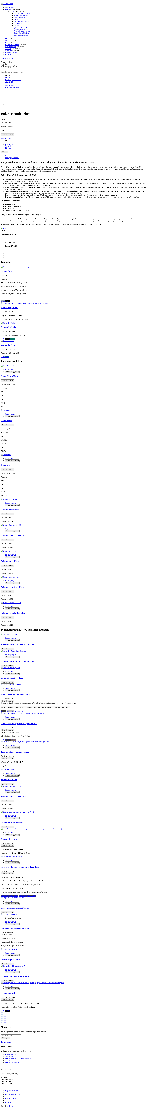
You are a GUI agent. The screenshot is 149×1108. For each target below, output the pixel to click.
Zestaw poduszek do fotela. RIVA (16, 695)
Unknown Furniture (12, 45)
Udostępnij (9, 144)
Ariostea (8, 49)
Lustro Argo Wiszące (10, 959)
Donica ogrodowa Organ (12, 822)
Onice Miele (6, 465)
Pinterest (8, 148)
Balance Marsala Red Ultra (13, 613)
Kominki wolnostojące (22, 13)
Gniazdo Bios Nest (9, 839)
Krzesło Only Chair (9, 307)
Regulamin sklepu (11, 1091)
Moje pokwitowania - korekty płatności (18, 1058)
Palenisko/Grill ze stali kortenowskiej (17, 644)
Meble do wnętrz (20, 17)
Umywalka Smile (8, 327)
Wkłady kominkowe (21, 15)
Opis (7, 156)
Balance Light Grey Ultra (12, 587)
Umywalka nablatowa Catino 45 (15, 976)
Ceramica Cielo (10, 47)
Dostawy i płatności (12, 1098)
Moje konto (9, 78)
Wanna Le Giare (8, 345)
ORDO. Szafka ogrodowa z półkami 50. (19, 723)
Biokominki (18, 23)
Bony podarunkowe (21, 35)
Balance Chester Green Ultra (14, 535)
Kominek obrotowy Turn (12, 678)
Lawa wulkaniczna (20, 27)
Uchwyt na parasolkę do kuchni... (16, 928)
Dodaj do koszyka (7, 134)
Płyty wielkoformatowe (22, 31)
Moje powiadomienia (12, 1062)
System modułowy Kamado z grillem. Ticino (21, 867)
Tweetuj (8, 146)
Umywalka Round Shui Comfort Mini (18, 661)
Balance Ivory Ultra (10, 561)
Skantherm (9, 41)
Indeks (3, 230)
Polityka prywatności (12, 1094)
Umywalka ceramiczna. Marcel (15, 908)
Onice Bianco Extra (9, 376)
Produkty (13, 11)
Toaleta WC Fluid (9, 780)
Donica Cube (7, 271)
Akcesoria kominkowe (22, 21)
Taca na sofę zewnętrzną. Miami (15, 752)
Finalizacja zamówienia (9, 70)
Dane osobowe (10, 1055)
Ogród (16, 19)
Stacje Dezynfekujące (21, 33)
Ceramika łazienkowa (21, 29)
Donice (16, 25)
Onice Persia (6, 420)
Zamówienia (9, 1057)
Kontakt (8, 1102)
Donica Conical (8, 993)
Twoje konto (6, 1042)
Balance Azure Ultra (10, 509)
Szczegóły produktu (12, 158)
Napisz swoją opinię (12, 372)
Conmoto (8, 51)
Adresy (7, 1060)
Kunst (7, 43)
